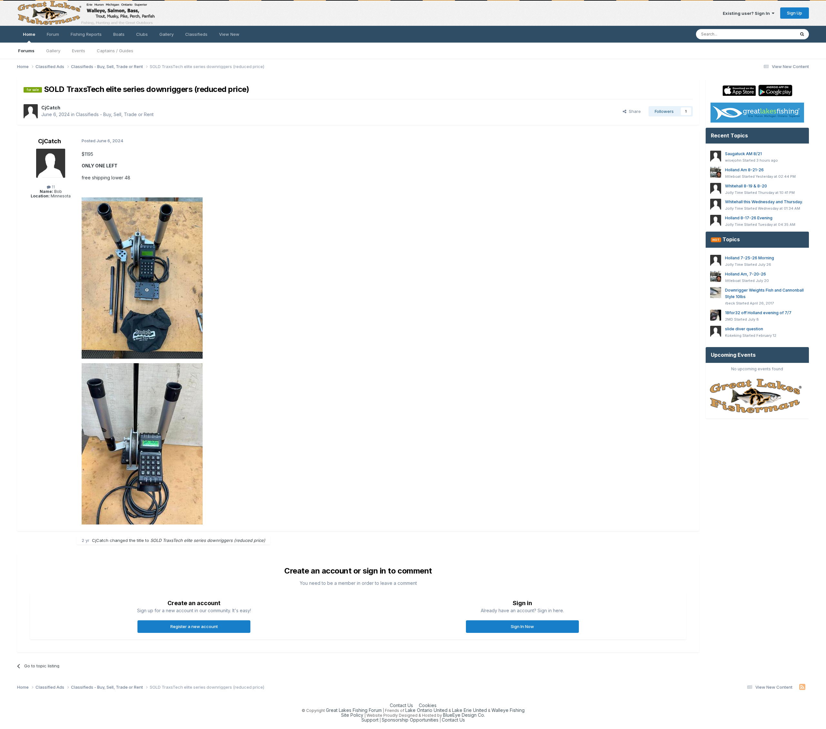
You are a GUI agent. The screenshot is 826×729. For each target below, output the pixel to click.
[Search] (802, 34)
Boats (119, 34)
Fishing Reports (86, 34)
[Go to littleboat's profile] (715, 172)
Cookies (428, 705)
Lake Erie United (469, 710)
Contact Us (401, 705)
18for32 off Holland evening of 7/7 (758, 312)
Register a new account (194, 626)
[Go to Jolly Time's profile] (715, 188)
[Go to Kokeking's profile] (715, 331)
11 (53, 187)
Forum (53, 34)
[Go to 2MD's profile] (715, 315)
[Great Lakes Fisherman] (757, 396)
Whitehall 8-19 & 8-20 (746, 186)
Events (78, 50)
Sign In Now (522, 626)
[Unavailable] (142, 277)
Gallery (53, 50)
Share (633, 111)
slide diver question (744, 328)
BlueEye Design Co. (464, 715)
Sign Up (794, 12)
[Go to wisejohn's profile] (715, 156)
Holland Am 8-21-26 (744, 169)
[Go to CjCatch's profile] (31, 111)
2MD (729, 319)
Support (369, 720)
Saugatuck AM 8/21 (743, 153)
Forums (26, 50)
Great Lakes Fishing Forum (354, 710)
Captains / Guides (115, 50)
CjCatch (50, 107)
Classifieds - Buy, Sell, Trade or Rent (115, 114)
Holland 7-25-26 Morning (749, 257)
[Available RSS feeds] (802, 687)
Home (29, 34)
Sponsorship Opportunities (410, 720)
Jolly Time (734, 192)
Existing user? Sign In (747, 13)
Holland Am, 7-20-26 (745, 274)
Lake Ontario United (426, 710)
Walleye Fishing (508, 710)
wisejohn (733, 160)
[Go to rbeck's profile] (715, 292)
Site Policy (352, 715)
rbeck (730, 303)
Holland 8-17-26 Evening (748, 217)
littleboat (733, 176)
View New (229, 34)
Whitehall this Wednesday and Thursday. (764, 201)
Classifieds (196, 34)
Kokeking (733, 335)
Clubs (142, 34)
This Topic (776, 34)
